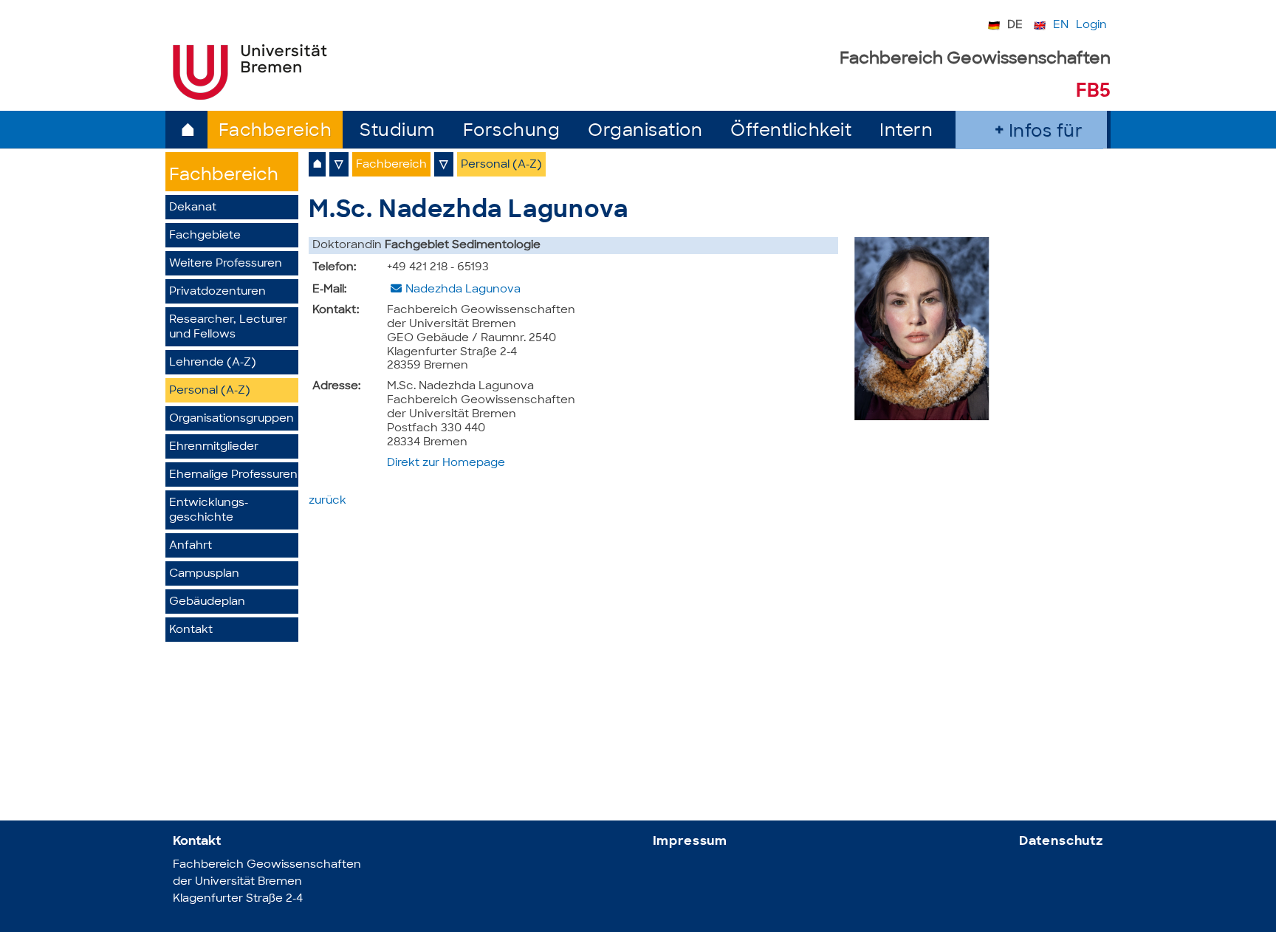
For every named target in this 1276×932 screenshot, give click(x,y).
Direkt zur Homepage (446, 463)
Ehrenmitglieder (213, 447)
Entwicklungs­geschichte (208, 511)
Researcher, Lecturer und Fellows (228, 327)
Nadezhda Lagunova (463, 289)
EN (1061, 25)
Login (1091, 25)
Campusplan (204, 574)
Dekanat (192, 207)
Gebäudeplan (207, 602)
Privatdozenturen (217, 292)
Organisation (645, 131)
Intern (906, 131)
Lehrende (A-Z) (212, 363)
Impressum (690, 841)
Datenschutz (1061, 841)
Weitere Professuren (225, 264)
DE (1015, 25)
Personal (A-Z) (209, 391)
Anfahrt (190, 546)
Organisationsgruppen (231, 419)
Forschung (511, 131)
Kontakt (191, 630)
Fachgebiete (205, 235)
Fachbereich (275, 131)
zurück (327, 501)
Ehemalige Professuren (233, 475)
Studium (397, 131)
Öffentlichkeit (790, 131)
